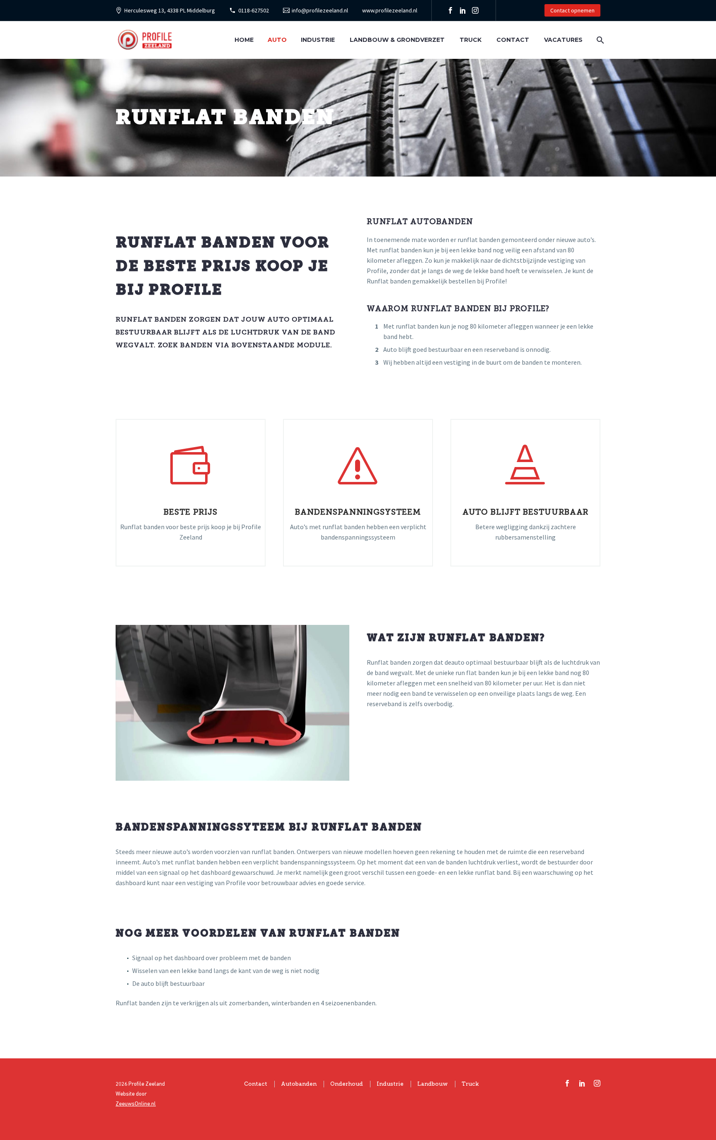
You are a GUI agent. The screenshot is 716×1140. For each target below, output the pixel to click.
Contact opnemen (572, 10)
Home (244, 40)
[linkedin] (582, 1083)
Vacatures (563, 40)
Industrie (318, 40)
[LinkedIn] (463, 10)
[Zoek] (599, 40)
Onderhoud (346, 1083)
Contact (512, 40)
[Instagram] (475, 10)
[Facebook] (450, 10)
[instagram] (597, 1083)
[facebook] (567, 1083)
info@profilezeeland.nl (320, 10)
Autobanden (299, 1083)
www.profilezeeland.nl (389, 10)
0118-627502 (253, 10)
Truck (470, 40)
